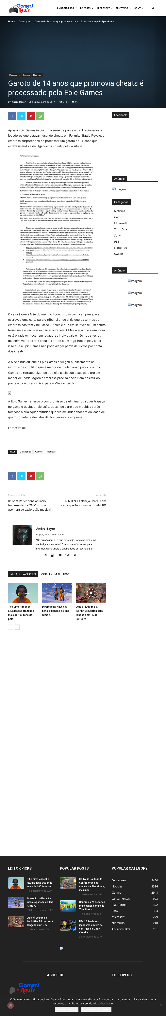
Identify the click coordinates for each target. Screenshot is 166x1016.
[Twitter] (21, 116)
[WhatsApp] (40, 116)
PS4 (116, 241)
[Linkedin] (54, 555)
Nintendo (122, 8)
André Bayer (19, 101)
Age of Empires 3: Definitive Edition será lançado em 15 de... (40, 921)
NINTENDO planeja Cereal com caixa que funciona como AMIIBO (83, 503)
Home (11, 21)
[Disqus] (57, 694)
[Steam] (68, 555)
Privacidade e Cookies (96, 1009)
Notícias (37, 74)
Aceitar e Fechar (66, 1009)
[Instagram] (47, 555)
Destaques (25, 21)
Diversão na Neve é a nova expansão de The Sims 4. (55, 610)
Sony (137, 8)
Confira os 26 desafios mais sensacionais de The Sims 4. (92, 906)
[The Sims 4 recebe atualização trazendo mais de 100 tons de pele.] (23, 593)
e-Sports (85, 8)
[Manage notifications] (10, 1005)
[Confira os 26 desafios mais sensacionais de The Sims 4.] (68, 906)
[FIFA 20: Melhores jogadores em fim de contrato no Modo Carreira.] (68, 925)
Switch (118, 254)
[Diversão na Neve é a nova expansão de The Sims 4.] (57, 593)
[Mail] (61, 555)
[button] (153, 8)
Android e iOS (65, 8)
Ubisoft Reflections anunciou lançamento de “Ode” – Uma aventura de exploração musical (29, 505)
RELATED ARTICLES (23, 574)
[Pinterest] (31, 116)
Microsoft (103, 8)
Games (26, 74)
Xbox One (120, 229)
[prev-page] (10, 627)
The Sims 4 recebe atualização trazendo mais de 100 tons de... (40, 883)
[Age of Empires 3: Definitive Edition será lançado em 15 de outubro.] (91, 593)
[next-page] (17, 627)
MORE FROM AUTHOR (55, 574)
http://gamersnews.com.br (50, 534)
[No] (161, 1005)
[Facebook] (12, 116)
